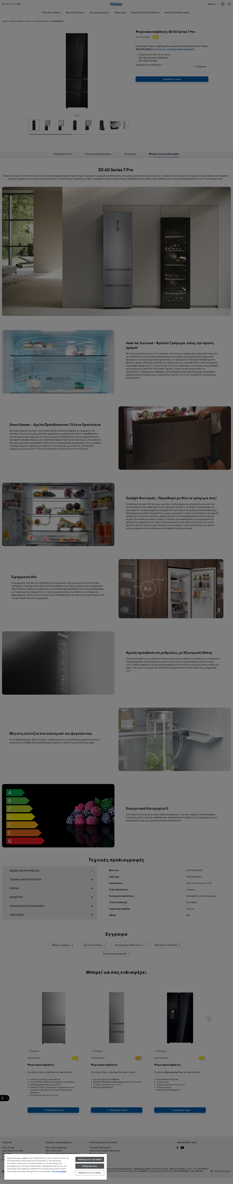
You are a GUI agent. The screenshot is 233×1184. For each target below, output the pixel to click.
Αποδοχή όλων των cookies (90, 1159)
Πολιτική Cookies (59, 1171)
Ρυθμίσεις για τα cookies (89, 1173)
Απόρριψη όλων (89, 1166)
